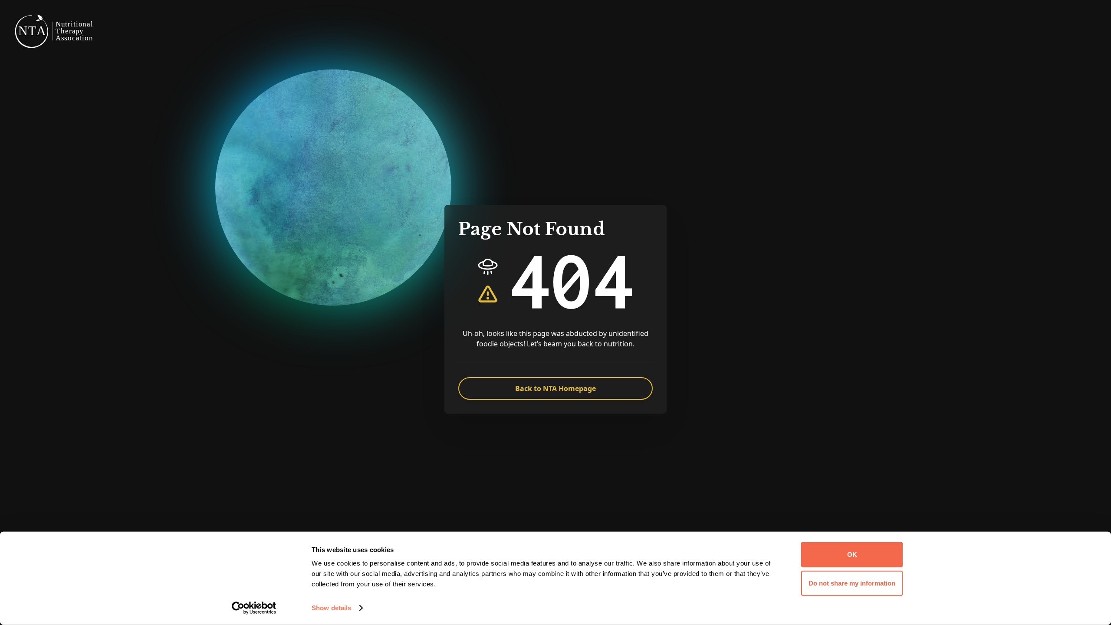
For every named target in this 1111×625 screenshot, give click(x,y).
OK (852, 554)
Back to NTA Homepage (555, 388)
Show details (331, 608)
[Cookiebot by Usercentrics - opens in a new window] (254, 608)
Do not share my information (852, 582)
